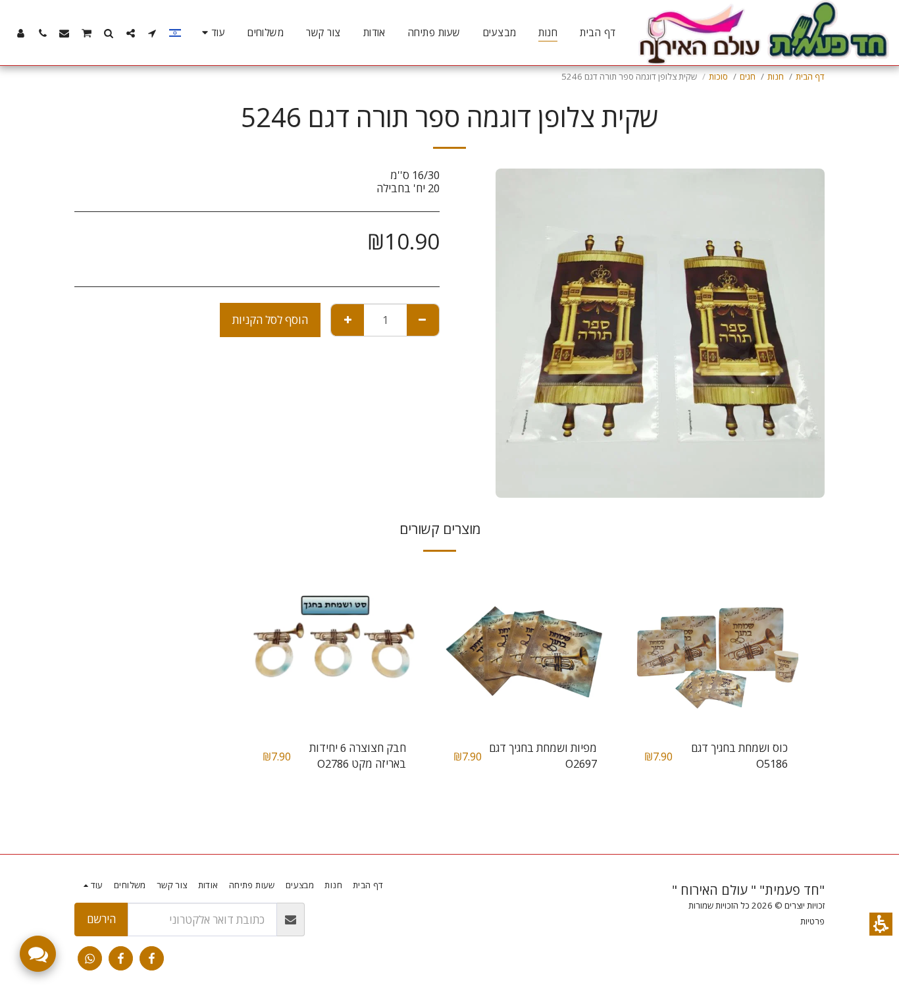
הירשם (101, 918)
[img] (716, 647)
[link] (152, 958)
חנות (775, 76)
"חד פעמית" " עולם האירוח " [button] (748, 890)
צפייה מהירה (716, 696)
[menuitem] (597, 32)
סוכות (718, 76)
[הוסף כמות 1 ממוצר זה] (347, 320)
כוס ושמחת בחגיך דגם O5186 (739, 756)
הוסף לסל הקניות (270, 319)
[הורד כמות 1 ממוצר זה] (422, 320)
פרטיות (812, 921)
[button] (880, 924)
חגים (748, 76)
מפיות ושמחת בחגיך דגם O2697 (543, 756)
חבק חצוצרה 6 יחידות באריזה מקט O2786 (357, 756)
